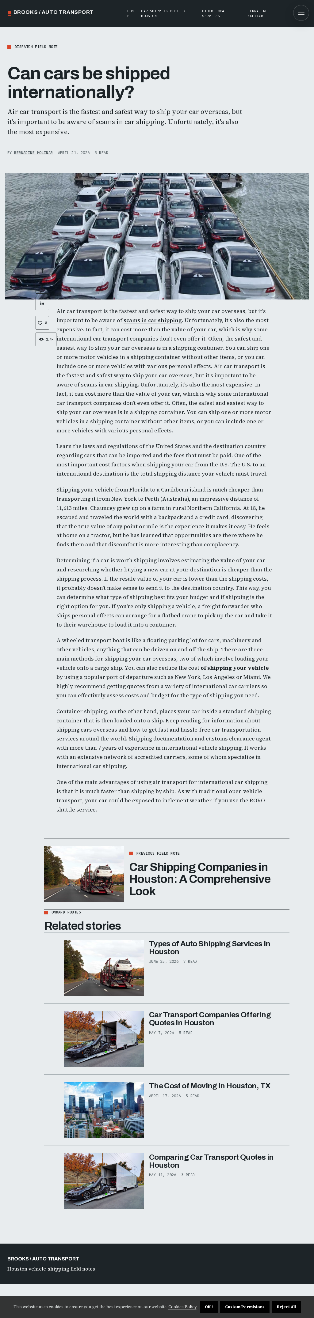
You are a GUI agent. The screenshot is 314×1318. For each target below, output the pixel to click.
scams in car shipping (153, 320)
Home (130, 13)
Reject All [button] (286, 1306)
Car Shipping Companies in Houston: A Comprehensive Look (199, 879)
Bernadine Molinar (257, 13)
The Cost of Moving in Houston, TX (210, 1086)
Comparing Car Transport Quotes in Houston (211, 1161)
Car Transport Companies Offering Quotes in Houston (210, 1019)
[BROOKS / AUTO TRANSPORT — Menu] (301, 13)
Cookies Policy (182, 1306)
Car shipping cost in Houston (163, 13)
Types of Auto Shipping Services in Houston (209, 948)
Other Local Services (214, 13)
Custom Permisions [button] (245, 1306)
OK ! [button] (209, 1306)
